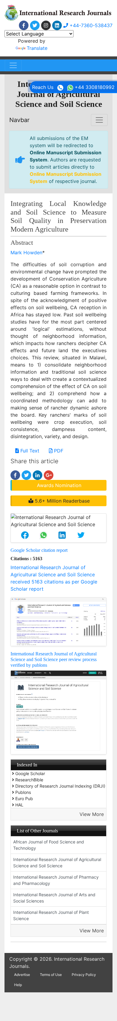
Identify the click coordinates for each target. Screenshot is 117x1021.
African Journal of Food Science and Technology (48, 845)
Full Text (29, 451)
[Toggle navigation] (13, 65)
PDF (57, 451)
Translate (37, 48)
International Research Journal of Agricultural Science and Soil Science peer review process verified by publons (53, 659)
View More (92, 814)
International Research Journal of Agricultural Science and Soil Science (57, 862)
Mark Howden (26, 252)
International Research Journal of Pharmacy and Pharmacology (56, 880)
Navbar (19, 120)
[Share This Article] (25, 535)
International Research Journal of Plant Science (51, 915)
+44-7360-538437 (90, 25)
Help (18, 984)
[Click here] (23, 25)
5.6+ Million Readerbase (61, 501)
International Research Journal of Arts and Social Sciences (54, 897)
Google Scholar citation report (39, 550)
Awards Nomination (59, 485)
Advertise (22, 974)
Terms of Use (51, 974)
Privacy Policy (84, 974)
